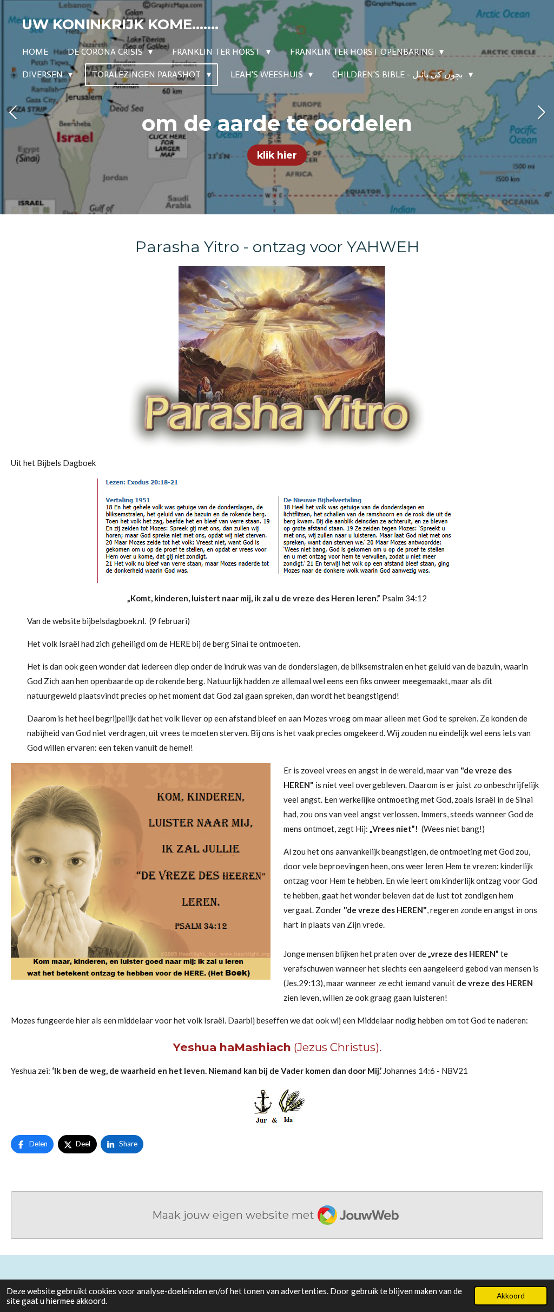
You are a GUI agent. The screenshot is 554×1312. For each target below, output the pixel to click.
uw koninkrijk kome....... (120, 24)
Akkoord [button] (511, 1295)
